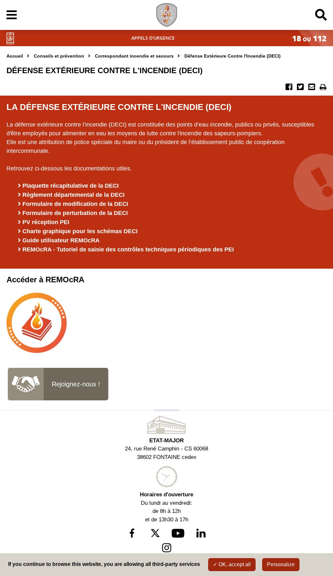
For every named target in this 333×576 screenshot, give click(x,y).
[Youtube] (178, 533)
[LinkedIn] (201, 533)
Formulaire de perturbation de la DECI (75, 213)
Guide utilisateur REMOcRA (61, 240)
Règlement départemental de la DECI (73, 195)
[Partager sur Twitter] (301, 88)
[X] (155, 533)
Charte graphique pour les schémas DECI (80, 231)
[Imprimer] (323, 88)
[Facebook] (132, 533)
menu (47, 15)
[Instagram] (167, 547)
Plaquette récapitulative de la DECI (70, 185)
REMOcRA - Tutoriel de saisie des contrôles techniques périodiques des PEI (128, 249)
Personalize (281, 564)
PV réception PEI (45, 222)
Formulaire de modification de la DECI (75, 204)
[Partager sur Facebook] (290, 88)
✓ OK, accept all (232, 564)
